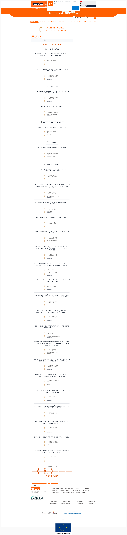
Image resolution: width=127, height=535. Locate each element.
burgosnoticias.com (53, 503)
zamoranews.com (92, 503)
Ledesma (90, 21)
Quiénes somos (55, 490)
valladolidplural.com (92, 501)
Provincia (34, 21)
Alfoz (95, 21)
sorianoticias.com (79, 503)
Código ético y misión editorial (57, 488)
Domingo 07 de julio (62, 473)
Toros (56, 18)
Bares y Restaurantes (69, 488)
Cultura (43, 18)
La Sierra (73, 21)
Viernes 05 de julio (48, 473)
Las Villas (85, 21)
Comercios (77, 488)
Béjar (49, 21)
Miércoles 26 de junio (52, 44)
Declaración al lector (56, 492)
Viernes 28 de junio (41, 469)
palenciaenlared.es (66, 501)
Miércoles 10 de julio (55, 476)
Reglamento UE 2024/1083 (81, 492)
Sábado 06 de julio (55, 473)
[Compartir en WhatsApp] (40, 36)
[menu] (95, 18)
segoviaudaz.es (80, 501)
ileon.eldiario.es (53, 506)
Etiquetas (82, 488)
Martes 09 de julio (48, 476)
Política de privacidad (76, 490)
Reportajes (78, 17)
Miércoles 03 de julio (34, 473)
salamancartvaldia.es (65, 503)
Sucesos (50, 18)
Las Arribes (78, 21)
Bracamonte (53, 21)
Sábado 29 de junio (48, 469)
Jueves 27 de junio (34, 469)
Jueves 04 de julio (41, 473)
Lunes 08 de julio (69, 473)
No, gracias (66, 8)
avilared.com (54, 501)
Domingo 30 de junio (55, 469)
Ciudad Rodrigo (61, 21)
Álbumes (89, 17)
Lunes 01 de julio (62, 469)
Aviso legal (68, 490)
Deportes (62, 18)
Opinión (69, 18)
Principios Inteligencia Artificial (68, 492)
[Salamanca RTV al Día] (63, 12)
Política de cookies (85, 490)
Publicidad (62, 490)
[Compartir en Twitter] (36, 36)
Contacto (87, 488)
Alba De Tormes (42, 21)
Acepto (75, 8)
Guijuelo (67, 21)
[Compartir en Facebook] (33, 36)
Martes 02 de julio (69, 469)
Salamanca (36, 18)
